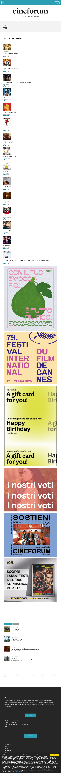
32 (44, 675)
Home (5, 25)
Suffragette (7, 245)
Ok (54, 755)
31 (40, 675)
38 (56, 675)
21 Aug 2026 (15, 646)
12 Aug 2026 (15, 656)
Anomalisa (7, 186)
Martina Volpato (17, 650)
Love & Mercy (8, 142)
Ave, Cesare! (7, 127)
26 (19, 675)
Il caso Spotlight (9, 157)
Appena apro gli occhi (11, 68)
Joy (4, 98)
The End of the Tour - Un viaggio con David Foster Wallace (26, 260)
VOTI (6, 742)
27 (23, 675)
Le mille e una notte (10, 112)
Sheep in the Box (17, 639)
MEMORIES (7, 746)
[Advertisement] (15, 612)
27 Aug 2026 (15, 627)
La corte (6, 216)
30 (36, 675)
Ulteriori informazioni (16, 771)
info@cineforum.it (13, 726)
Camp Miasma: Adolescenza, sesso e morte (25, 649)
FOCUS (16, 623)
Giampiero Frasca (17, 660)
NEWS (6, 748)
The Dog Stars (16, 629)
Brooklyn (6, 201)
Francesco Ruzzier (17, 640)
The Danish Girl (9, 231)
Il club (5, 172)
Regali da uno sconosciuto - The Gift (17, 83)
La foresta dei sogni (10, 53)
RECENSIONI (8, 623)
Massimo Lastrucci (17, 630)
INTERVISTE (8, 750)
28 (27, 675)
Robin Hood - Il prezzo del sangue (22, 659)
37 (52, 675)
